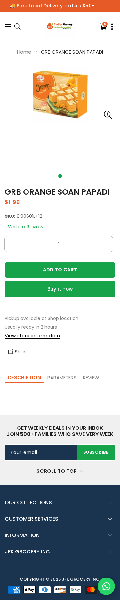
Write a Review (25, 226)
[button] (60, 176)
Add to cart (60, 269)
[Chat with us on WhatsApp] (106, 586)
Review (91, 377)
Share (21, 351)
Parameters (61, 377)
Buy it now (60, 289)
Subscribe (95, 452)
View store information (32, 335)
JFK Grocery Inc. (81, 579)
